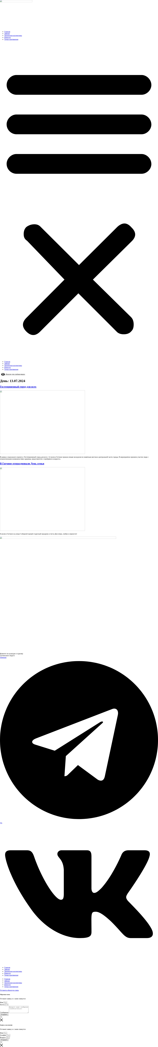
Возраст (3, 1037)
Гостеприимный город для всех (18, 386)
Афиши (7, 34)
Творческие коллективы (13, 35)
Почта (2, 1005)
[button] (79, 200)
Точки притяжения (11, 39)
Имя (2, 1002)
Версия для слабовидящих (15, 374)
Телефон (3, 1035)
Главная (7, 32)
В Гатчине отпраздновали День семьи (22, 463)
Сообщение (4, 1012)
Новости (7, 37)
